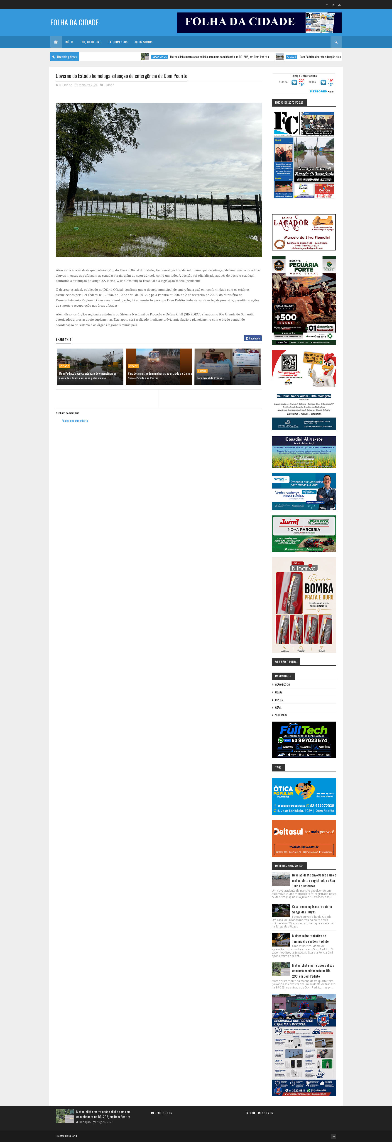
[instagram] (333, 4)
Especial (279, 700)
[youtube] (339, 4)
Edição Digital (91, 41)
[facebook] (327, 4)
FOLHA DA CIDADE (74, 22)
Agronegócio (282, 684)
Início (69, 41)
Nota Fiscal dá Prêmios (210, 378)
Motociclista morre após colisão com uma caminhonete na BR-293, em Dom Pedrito (187, 56)
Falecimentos (118, 41)
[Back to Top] (333, 1136)
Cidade (259, 56)
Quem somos (144, 41)
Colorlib (73, 1136)
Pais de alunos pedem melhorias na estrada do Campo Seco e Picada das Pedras (160, 375)
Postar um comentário (74, 420)
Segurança (127, 56)
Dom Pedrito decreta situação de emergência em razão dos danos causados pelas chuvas (320, 56)
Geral (278, 707)
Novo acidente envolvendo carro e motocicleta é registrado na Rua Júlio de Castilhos (314, 880)
